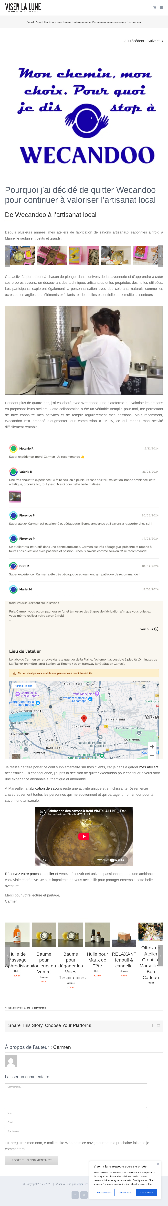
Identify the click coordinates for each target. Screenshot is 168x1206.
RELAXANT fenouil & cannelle (124, 960)
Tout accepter (147, 1192)
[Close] (158, 1164)
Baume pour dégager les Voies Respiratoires (72, 966)
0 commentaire (39, 1008)
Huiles (17, 971)
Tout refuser (125, 1192)
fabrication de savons (45, 788)
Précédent (136, 41)
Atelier (151, 983)
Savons (124, 971)
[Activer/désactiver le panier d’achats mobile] (154, 7)
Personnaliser (104, 1192)
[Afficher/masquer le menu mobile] (161, 7)
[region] (125, 1180)
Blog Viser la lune (21, 1008)
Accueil (8, 1008)
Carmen (62, 1047)
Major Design (84, 1184)
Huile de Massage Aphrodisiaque (20, 960)
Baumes (44, 977)
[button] (7, 256)
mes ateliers (148, 767)
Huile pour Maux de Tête (97, 960)
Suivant (153, 41)
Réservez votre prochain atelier (29, 874)
